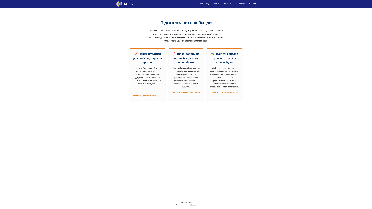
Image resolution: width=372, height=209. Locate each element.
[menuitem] (206, 4)
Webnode (193, 205)
